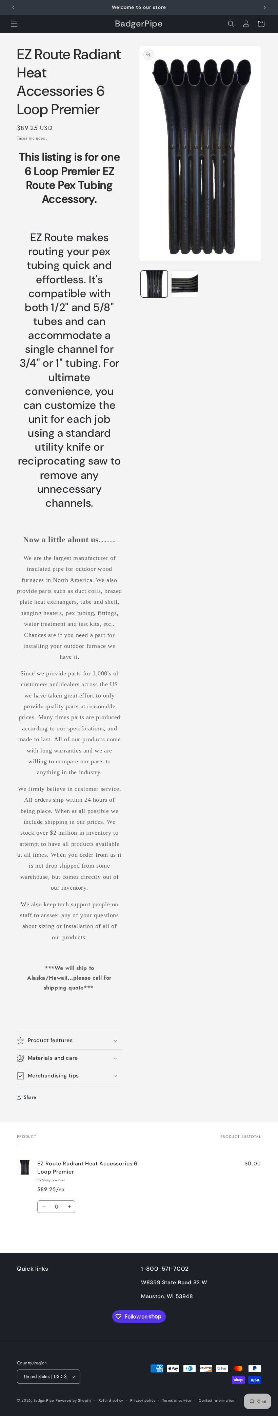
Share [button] (30, 1097)
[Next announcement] (264, 7)
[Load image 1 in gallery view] (154, 283)
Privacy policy (142, 1400)
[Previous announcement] (13, 7)
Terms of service (177, 1400)
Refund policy (111, 1400)
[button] (14, 23)
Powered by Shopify (74, 1400)
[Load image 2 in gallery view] (184, 283)
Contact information (217, 1400)
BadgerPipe (44, 1400)
